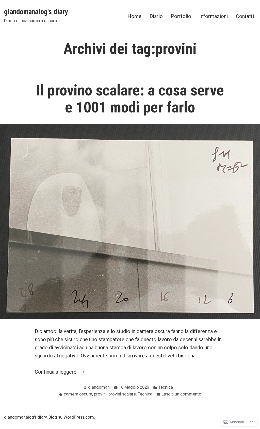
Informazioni (213, 16)
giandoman (99, 387)
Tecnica (165, 387)
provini (100, 394)
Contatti (245, 16)
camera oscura (78, 394)
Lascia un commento (181, 394)
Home (134, 16)
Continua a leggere (56, 372)
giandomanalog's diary (36, 11)
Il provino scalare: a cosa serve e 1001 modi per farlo (130, 98)
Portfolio (181, 16)
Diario (156, 16)
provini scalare (122, 394)
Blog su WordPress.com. (71, 417)
